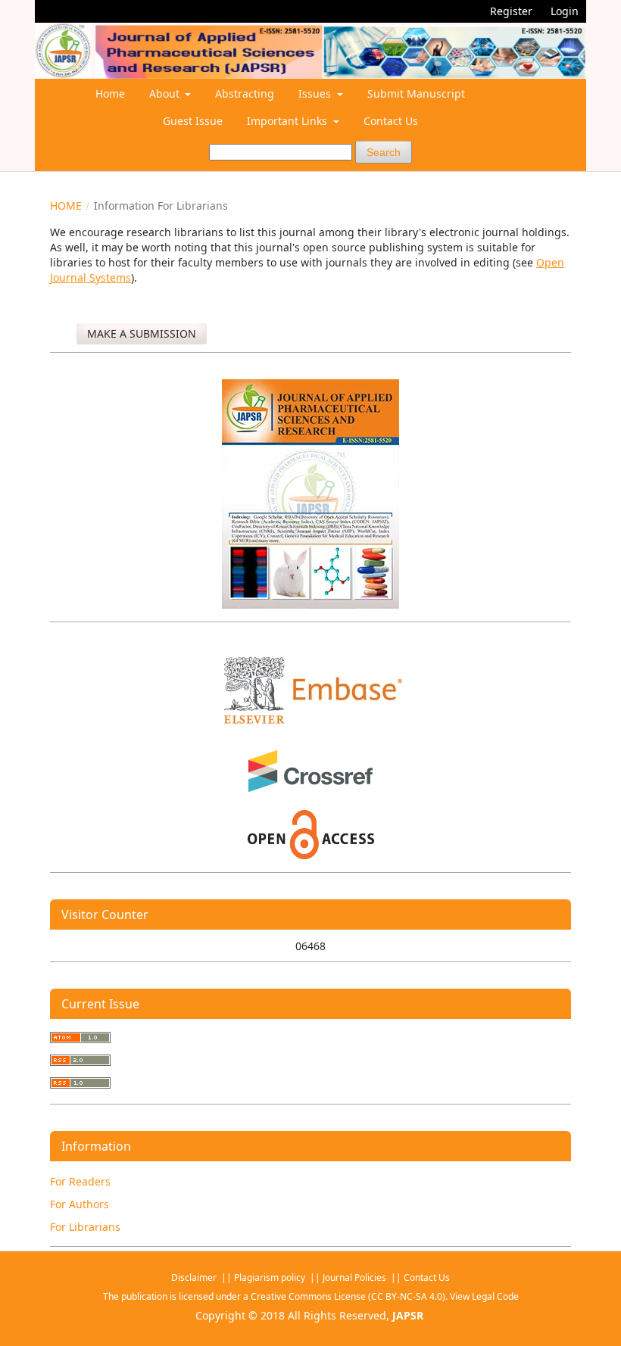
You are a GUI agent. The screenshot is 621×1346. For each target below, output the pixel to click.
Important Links (288, 121)
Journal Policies (356, 1277)
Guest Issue (193, 121)
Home (110, 93)
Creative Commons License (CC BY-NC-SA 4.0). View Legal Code (385, 1296)
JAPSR (407, 1315)
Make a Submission (141, 333)
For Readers (80, 1181)
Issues (316, 93)
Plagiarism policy (269, 1277)
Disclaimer (195, 1277)
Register (511, 11)
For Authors (79, 1204)
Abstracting (244, 93)
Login (565, 11)
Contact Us (391, 121)
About (166, 93)
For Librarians (85, 1227)
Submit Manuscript (416, 93)
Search (384, 152)
